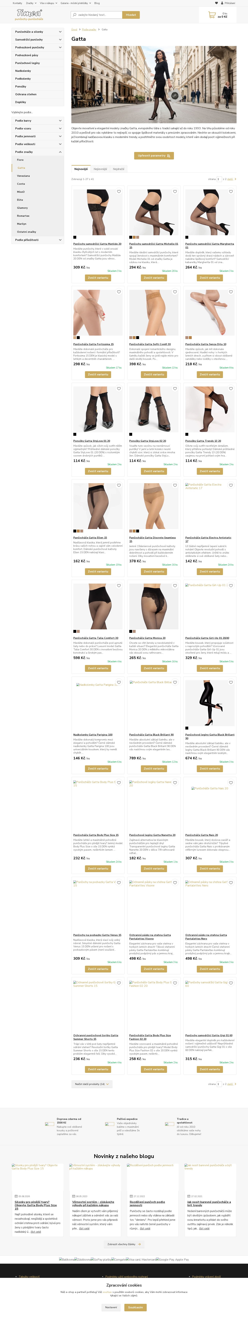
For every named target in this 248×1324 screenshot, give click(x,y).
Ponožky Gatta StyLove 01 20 (91, 441)
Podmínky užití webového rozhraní (126, 1277)
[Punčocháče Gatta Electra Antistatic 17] (210, 507)
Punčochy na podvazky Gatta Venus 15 (97, 935)
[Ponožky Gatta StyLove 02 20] (153, 411)
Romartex (23, 216)
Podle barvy (23, 121)
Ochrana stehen (25, 94)
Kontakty (17, 3)
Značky (29, 3)
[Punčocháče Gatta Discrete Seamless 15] (153, 507)
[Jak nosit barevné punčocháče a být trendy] (210, 1177)
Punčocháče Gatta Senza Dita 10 (205, 344)
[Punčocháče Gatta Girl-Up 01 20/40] (210, 608)
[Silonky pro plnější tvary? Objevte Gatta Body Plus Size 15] (38, 1177)
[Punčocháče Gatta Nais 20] (210, 805)
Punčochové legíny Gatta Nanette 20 (152, 835)
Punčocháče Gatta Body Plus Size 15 (96, 835)
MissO (21, 192)
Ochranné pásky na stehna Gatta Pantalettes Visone (150, 936)
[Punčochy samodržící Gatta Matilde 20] (98, 214)
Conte (21, 184)
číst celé (36, 1232)
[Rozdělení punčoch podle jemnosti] (153, 1177)
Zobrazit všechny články (121, 1244)
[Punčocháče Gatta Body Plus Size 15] (98, 805)
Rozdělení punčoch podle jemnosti (147, 1203)
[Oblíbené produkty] (216, 3)
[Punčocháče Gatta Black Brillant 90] (153, 704)
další (230, 179)
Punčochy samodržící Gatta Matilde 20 (97, 244)
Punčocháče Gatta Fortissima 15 (93, 344)
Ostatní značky (26, 232)
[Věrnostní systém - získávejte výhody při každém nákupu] (95, 1177)
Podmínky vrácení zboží (206, 1277)
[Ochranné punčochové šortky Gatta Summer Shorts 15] (98, 1005)
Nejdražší (118, 169)
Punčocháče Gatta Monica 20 (147, 638)
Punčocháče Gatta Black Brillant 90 (151, 734)
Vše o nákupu (47, 3)
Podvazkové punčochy (29, 47)
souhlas (107, 1292)
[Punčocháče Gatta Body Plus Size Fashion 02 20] (153, 1005)
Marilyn (21, 224)
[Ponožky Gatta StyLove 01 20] (98, 411)
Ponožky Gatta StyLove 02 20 (147, 441)
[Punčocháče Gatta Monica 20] (153, 608)
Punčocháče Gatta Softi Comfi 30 (150, 344)
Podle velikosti (25, 144)
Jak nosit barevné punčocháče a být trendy (209, 1203)
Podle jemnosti (25, 136)
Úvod (74, 29)
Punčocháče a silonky (29, 32)
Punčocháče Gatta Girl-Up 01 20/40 (207, 638)
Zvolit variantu (98, 278)
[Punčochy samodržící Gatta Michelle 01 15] (153, 214)
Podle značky (24, 152)
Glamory (22, 208)
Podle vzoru (23, 128)
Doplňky (20, 102)
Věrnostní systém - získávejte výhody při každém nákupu (93, 1203)
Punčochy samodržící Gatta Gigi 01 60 (208, 1035)
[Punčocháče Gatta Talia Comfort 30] (98, 608)
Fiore (20, 160)
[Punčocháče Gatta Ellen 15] (98, 507)
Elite (20, 200)
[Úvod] (39, 15)
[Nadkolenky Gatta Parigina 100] (98, 704)
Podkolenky (23, 79)
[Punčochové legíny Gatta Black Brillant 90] (210, 704)
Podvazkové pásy (26, 55)
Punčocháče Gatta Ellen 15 (90, 537)
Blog (97, 3)
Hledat (131, 15)
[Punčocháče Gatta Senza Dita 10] (210, 314)
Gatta (21, 168)
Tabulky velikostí (29, 1277)
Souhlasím (135, 1307)
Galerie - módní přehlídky (74, 3)
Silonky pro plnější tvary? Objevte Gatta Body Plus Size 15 (36, 1205)
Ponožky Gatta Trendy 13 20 (203, 441)
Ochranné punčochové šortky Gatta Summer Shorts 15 (95, 1037)
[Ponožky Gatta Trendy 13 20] (210, 411)
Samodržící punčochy (29, 39)
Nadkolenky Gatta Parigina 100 (92, 734)
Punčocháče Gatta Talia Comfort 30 (95, 638)
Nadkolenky (23, 71)
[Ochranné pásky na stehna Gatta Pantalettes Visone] (153, 905)
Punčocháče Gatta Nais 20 (201, 835)
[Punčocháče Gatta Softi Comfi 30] (153, 314)
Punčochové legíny (27, 63)
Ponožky (20, 86)
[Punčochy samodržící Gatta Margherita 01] (210, 214)
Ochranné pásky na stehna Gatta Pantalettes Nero (206, 936)
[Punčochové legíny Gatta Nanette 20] (153, 805)
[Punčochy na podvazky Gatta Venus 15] (98, 905)
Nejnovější (81, 169)
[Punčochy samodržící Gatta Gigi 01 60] (210, 1005)
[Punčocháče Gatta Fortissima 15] (98, 314)
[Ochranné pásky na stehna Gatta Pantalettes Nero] (210, 905)
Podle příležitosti (26, 240)
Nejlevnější (100, 169)
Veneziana (23, 176)
